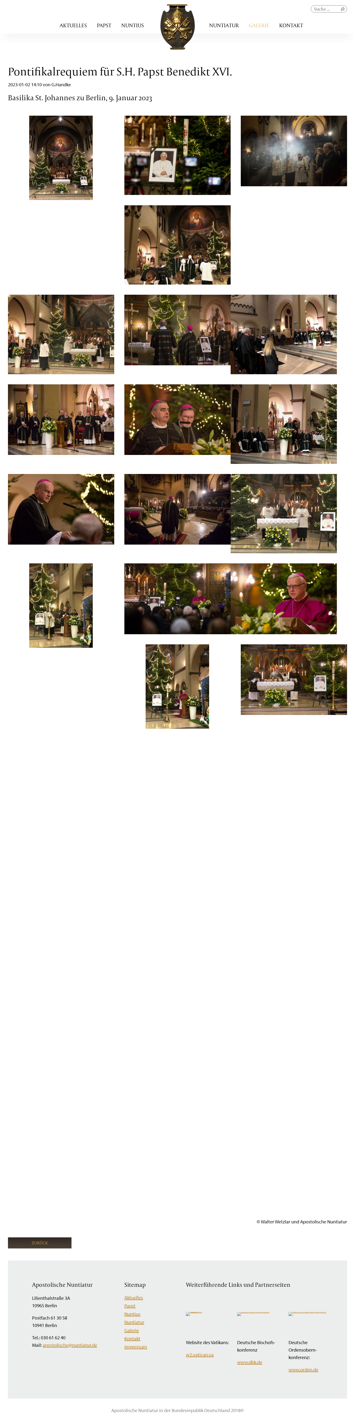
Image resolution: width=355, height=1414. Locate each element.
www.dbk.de (249, 1362)
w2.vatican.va (200, 1355)
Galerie (259, 25)
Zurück (40, 1243)
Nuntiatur (224, 25)
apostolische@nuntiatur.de (70, 1345)
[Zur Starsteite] (177, 48)
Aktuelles (73, 25)
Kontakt (291, 25)
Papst (104, 25)
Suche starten (343, 10)
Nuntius (132, 25)
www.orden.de (303, 1370)
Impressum (135, 1347)
